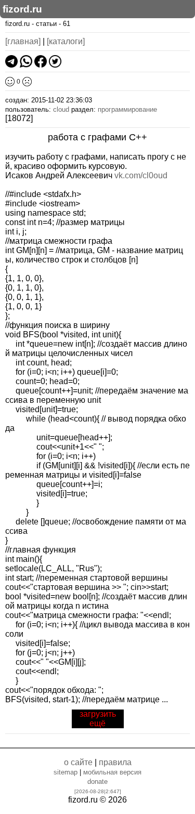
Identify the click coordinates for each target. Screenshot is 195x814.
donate (97, 781)
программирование (127, 109)
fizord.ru (22, 9)
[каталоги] (66, 41)
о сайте (78, 762)
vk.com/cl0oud (140, 175)
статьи (46, 24)
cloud (61, 109)
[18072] (19, 118)
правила (115, 762)
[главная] (23, 41)
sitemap (65, 772)
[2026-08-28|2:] (97, 791)
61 (66, 24)
